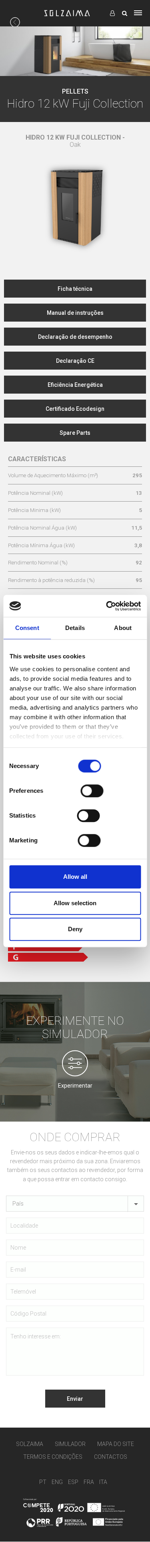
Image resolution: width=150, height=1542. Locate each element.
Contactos (110, 1457)
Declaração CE (75, 361)
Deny (75, 929)
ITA (103, 1482)
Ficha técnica (75, 289)
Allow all (75, 876)
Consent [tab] (27, 627)
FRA (89, 1482)
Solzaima (29, 1444)
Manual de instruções (75, 313)
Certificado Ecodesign (75, 409)
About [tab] (123, 627)
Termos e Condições (52, 1457)
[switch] (92, 790)
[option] (75, 196)
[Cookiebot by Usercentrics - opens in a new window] (107, 606)
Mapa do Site (115, 1444)
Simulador (70, 1444)
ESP (73, 1482)
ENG (57, 1482)
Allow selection (75, 903)
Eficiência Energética (75, 385)
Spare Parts (75, 433)
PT (42, 1482)
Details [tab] (75, 627)
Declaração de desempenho (75, 337)
